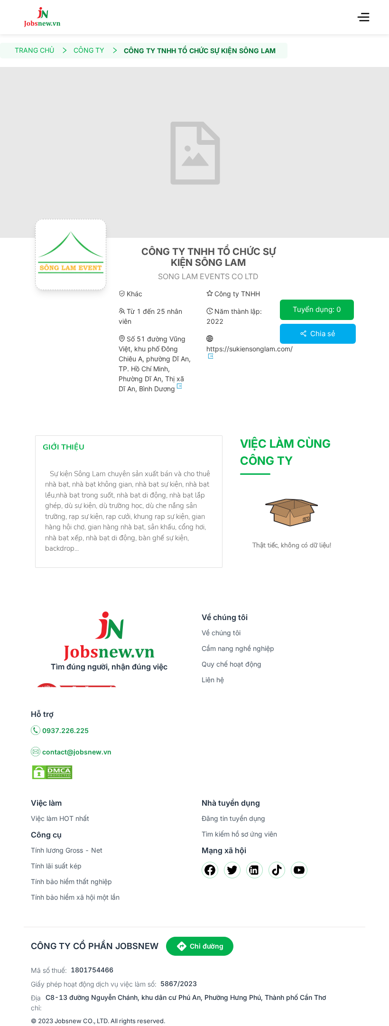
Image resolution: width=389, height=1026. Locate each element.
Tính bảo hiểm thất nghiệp (71, 881)
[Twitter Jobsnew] (232, 870)
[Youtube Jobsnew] (299, 870)
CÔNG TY (89, 50)
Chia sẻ (321, 333)
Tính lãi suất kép (56, 866)
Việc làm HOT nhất (60, 818)
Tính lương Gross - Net (66, 850)
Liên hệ (213, 680)
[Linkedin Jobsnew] (254, 870)
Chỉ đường (206, 946)
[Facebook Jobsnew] (210, 870)
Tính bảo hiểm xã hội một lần (75, 897)
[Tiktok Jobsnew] (277, 870)
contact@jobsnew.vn (76, 752)
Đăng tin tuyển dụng (233, 818)
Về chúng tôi (221, 633)
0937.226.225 (65, 730)
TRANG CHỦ (34, 50)
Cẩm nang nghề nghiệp (238, 648)
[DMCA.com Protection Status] (52, 771)
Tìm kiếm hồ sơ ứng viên (239, 834)
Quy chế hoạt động (231, 664)
